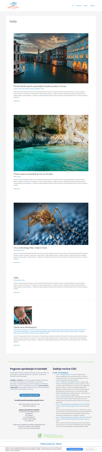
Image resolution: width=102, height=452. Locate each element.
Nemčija (53, 331)
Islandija (19, 331)
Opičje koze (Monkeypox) (25, 327)
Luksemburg (37, 331)
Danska (54, 329)
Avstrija (21, 329)
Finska (75, 329)
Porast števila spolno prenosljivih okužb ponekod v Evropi (40, 86)
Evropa (15, 280)
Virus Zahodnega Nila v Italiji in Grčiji (30, 248)
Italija (23, 88)
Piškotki (59, 444)
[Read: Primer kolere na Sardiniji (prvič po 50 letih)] (51, 143)
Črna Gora (49, 329)
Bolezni (86, 5)
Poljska (75, 331)
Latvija (32, 331)
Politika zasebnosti (48, 444)
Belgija (25, 329)
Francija (16, 88)
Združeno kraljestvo (35, 88)
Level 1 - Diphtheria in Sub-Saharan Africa (67, 382)
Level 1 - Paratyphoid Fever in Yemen (66, 374)
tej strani (31, 389)
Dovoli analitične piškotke (75, 449)
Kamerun (27, 331)
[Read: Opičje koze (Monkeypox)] (23, 315)
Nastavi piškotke (90, 449)
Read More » (17, 101)
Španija (27, 88)
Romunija (16, 333)
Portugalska (81, 331)
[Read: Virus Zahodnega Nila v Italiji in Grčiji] (51, 223)
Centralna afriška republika (35, 329)
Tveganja (92, 5)
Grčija (20, 88)
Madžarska (44, 331)
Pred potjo (78, 5)
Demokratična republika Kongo (65, 329)
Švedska (31, 333)
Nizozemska (64, 331)
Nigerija (58, 331)
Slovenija (21, 333)
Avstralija (16, 329)
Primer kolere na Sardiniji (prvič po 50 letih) (33, 174)
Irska (15, 331)
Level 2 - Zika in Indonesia (63, 395)
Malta (49, 331)
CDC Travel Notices (61, 373)
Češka (44, 329)
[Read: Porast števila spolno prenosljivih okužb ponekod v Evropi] (51, 58)
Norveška (70, 331)
